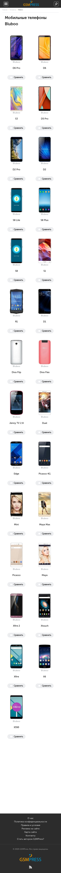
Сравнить (18, 77)
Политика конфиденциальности (30, 821)
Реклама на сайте (31, 828)
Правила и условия (30, 825)
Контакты (30, 835)
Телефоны (13, 10)
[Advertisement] (30, 783)
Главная (4, 10)
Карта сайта (30, 832)
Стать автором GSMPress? (30, 839)
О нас (31, 818)
